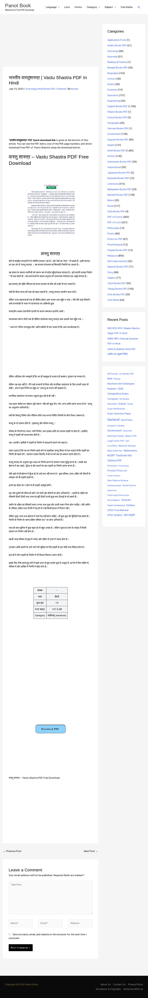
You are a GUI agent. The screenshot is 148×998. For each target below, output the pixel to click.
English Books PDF (117, 106)
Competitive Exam (118, 393)
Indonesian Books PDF (119, 161)
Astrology (31, 88)
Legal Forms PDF (115, 441)
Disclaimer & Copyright (108, 989)
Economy (112, 89)
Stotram (126, 500)
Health (110, 145)
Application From (116, 39)
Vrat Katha (126, 7)
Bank (110, 378)
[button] (138, 7)
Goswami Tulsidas (115, 426)
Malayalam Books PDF (119, 189)
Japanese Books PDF (118, 172)
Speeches (111, 490)
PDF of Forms (114, 216)
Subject (109, 7)
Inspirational (114, 167)
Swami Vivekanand (116, 505)
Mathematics (130, 450)
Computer (112, 398)
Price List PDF (115, 239)
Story (110, 272)
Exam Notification (116, 408)
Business (111, 388)
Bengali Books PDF (117, 67)
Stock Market (113, 500)
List (127, 441)
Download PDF (50, 728)
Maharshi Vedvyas (127, 446)
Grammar (127, 431)
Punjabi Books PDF (117, 250)
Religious (112, 255)
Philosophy (113, 228)
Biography (112, 73)
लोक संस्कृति (129, 515)
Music (110, 200)
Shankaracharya (114, 485)
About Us (106, 984)
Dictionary (124, 399)
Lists (67, 7)
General (61, 88)
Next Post (91, 851)
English (122, 403)
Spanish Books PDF (117, 266)
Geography (113, 122)
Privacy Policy (135, 984)
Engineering (113, 100)
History (111, 156)
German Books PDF (117, 128)
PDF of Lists (114, 222)
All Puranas (112, 374)
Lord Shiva (112, 446)
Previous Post (12, 851)
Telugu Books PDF (117, 288)
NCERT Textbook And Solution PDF (119, 458)
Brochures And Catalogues (120, 383)
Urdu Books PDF (116, 294)
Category (92, 7)
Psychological (115, 244)
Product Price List (117, 470)
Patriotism (112, 466)
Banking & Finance (117, 62)
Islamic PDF (131, 436)
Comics (111, 78)
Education (112, 95)
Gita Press (126, 419)
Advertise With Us (133, 989)
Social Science (129, 485)
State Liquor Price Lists (118, 495)
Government (114, 133)
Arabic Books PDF (117, 45)
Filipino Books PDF (117, 111)
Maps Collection (114, 451)
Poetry (111, 233)
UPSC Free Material (117, 510)
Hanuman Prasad (115, 436)
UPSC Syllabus (114, 515)
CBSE (120, 388)
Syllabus (130, 505)
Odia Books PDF (116, 211)
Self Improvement (117, 261)
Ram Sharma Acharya (117, 480)
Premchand (124, 466)
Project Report (113, 475)
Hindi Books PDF (46, 88)
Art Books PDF (126, 373)
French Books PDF (117, 117)
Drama (111, 84)
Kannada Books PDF (118, 178)
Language (51, 7)
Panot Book (18, 5)
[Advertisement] (50, 45)
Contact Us (119, 984)
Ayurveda (112, 56)
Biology (117, 379)
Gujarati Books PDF (117, 139)
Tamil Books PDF (116, 283)
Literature (112, 183)
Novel (110, 205)
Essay (130, 404)
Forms (78, 7)
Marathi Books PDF (117, 194)
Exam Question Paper (119, 413)
